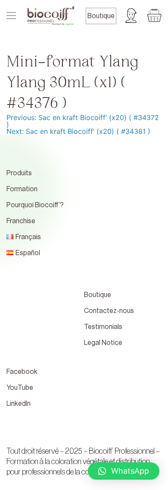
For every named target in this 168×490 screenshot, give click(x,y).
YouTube (19, 387)
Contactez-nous (109, 310)
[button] (123, 471)
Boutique (101, 16)
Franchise (20, 221)
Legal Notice (103, 342)
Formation (21, 189)
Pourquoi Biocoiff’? (35, 205)
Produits (19, 173)
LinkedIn (18, 403)
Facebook (21, 371)
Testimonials (103, 326)
